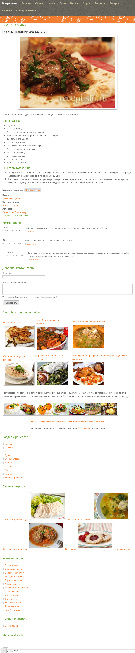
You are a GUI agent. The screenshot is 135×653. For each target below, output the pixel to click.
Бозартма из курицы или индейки (88, 322)
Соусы (87, 3)
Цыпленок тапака (12, 322)
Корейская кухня (13, 610)
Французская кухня (14, 595)
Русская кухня (12, 565)
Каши (52, 3)
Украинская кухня (13, 569)
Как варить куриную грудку (16, 519)
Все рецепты (9, 3)
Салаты (39, 3)
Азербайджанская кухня (17, 587)
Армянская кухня (13, 584)
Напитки (7, 10)
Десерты (115, 3)
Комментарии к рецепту (14, 282)
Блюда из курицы (11, 205)
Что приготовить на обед (80, 519)
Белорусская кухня (14, 573)
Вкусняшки (70, 549)
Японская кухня (13, 606)
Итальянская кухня (14, 591)
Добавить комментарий (16, 215)
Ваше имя (7, 273)
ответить (31, 231)
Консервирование (26, 10)
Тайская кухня (12, 599)
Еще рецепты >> (122, 549)
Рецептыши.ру (84, 428)
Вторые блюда (33, 190)
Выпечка (100, 3)
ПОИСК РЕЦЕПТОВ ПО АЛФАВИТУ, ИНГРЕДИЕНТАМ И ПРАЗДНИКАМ (67, 421)
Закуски (26, 3)
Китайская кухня (13, 602)
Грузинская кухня (11, 198)
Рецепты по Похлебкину (14, 212)
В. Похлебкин (11, 626)
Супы (62, 3)
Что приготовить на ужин (14, 549)
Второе (74, 3)
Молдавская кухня (14, 576)
